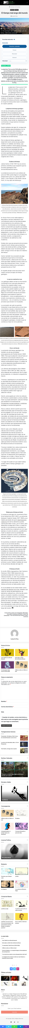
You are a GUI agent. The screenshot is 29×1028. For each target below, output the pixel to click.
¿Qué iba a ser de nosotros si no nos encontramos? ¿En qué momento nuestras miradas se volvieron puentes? (7, 924)
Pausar (14, 50)
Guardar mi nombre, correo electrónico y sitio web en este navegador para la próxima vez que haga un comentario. (14, 719)
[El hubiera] (21, 813)
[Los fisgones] (7, 884)
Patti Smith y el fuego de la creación (9, 748)
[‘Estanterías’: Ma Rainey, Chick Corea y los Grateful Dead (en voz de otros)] (24, 738)
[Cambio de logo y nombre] (5, 983)
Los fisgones (4, 889)
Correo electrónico (7, 706)
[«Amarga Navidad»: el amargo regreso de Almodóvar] (7, 826)
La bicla (16, 876)
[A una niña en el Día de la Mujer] (21, 884)
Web (2, 712)
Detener (14, 57)
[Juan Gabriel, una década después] (7, 652)
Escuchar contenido (14, 46)
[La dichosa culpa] (7, 903)
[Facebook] (13, 965)
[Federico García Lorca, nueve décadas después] (23, 983)
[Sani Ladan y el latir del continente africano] (21, 652)
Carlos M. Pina (14, 16)
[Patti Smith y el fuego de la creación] (24, 750)
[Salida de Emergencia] (9, 2)
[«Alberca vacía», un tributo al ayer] (21, 665)
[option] (14, 769)
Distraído (4, 799)
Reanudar (14, 53)
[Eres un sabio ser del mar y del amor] (21, 916)
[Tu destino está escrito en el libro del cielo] (21, 903)
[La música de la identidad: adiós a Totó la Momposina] (24, 744)
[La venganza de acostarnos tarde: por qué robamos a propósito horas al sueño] (5, 978)
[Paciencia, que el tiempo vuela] (7, 871)
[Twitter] (14, 965)
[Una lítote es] (23, 978)
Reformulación (5, 857)
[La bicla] (21, 871)
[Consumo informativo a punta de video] (21, 826)
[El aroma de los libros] (14, 983)
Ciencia (16, 9)
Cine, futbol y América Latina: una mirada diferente (14, 775)
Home (12, 7)
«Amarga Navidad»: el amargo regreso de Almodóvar (5, 833)
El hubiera (17, 818)
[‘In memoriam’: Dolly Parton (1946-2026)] (7, 665)
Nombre (4, 701)
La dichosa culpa (4, 908)
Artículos (17, 7)
